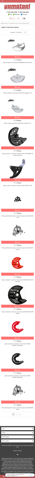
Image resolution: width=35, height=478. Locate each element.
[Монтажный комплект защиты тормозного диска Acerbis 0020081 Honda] (17, 391)
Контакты (32, 468)
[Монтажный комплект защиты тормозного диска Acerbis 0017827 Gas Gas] (17, 231)
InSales (20, 450)
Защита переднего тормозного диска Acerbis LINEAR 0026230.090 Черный (17, 312)
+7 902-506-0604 (23, 12)
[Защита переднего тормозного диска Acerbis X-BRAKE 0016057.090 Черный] (17, 359)
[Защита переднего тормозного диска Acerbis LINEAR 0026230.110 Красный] (17, 263)
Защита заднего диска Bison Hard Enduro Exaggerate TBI (17, 123)
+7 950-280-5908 (11, 12)
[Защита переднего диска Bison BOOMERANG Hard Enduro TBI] (17, 45)
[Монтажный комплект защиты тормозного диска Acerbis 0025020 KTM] (17, 199)
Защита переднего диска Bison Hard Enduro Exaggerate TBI (17, 93)
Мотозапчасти (6, 23)
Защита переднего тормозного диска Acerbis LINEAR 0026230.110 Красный (17, 280)
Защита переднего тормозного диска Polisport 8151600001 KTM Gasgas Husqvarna (17, 154)
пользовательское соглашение (20, 473)
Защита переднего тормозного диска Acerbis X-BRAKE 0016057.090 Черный (17, 376)
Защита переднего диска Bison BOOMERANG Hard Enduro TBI (17, 62)
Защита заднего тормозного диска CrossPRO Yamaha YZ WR (17, 185)
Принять (30, 475)
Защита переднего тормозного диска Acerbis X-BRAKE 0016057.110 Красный (17, 344)
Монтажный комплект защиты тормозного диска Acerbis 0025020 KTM (17, 216)
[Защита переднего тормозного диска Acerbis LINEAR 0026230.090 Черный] (17, 295)
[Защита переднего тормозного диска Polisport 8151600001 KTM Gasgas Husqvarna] (17, 136)
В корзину (18, 57)
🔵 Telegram (24, 14)
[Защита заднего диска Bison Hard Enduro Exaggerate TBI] (17, 106)
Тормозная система (14, 23)
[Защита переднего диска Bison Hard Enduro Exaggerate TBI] (17, 76)
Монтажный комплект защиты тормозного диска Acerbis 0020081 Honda (17, 408)
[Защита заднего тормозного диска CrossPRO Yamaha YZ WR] (17, 168)
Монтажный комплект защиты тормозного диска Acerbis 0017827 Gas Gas (17, 248)
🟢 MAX (10, 14)
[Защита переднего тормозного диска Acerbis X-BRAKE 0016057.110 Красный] (17, 327)
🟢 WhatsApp (16, 14)
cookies (16, 475)
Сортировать (12, 32)
